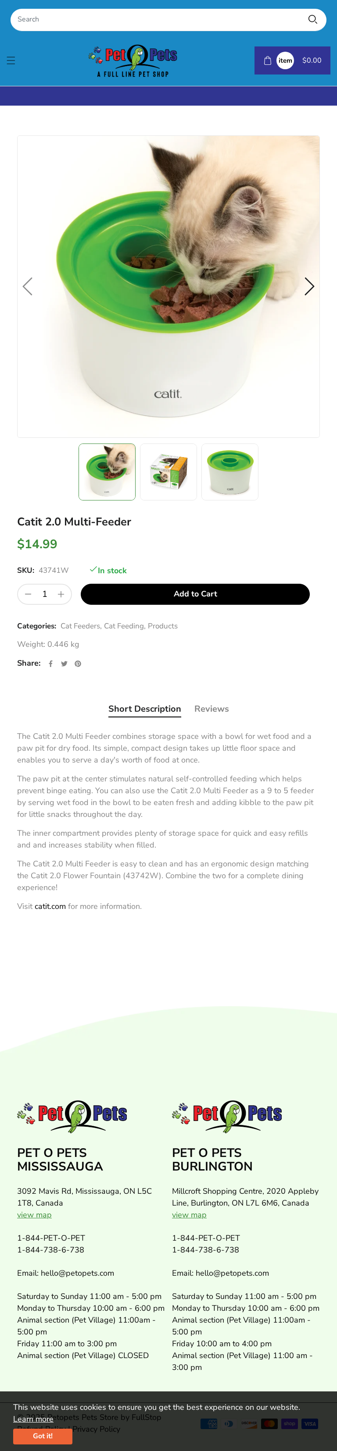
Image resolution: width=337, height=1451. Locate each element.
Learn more (33, 1419)
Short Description (144, 709)
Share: (28, 663)
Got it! (43, 1436)
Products (163, 626)
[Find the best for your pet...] (313, 19)
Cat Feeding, (125, 626)
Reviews (211, 709)
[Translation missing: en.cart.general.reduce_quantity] (28, 594)
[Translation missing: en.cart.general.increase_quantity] (61, 594)
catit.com (50, 906)
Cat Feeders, (81, 626)
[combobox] (168, 20)
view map (34, 1215)
